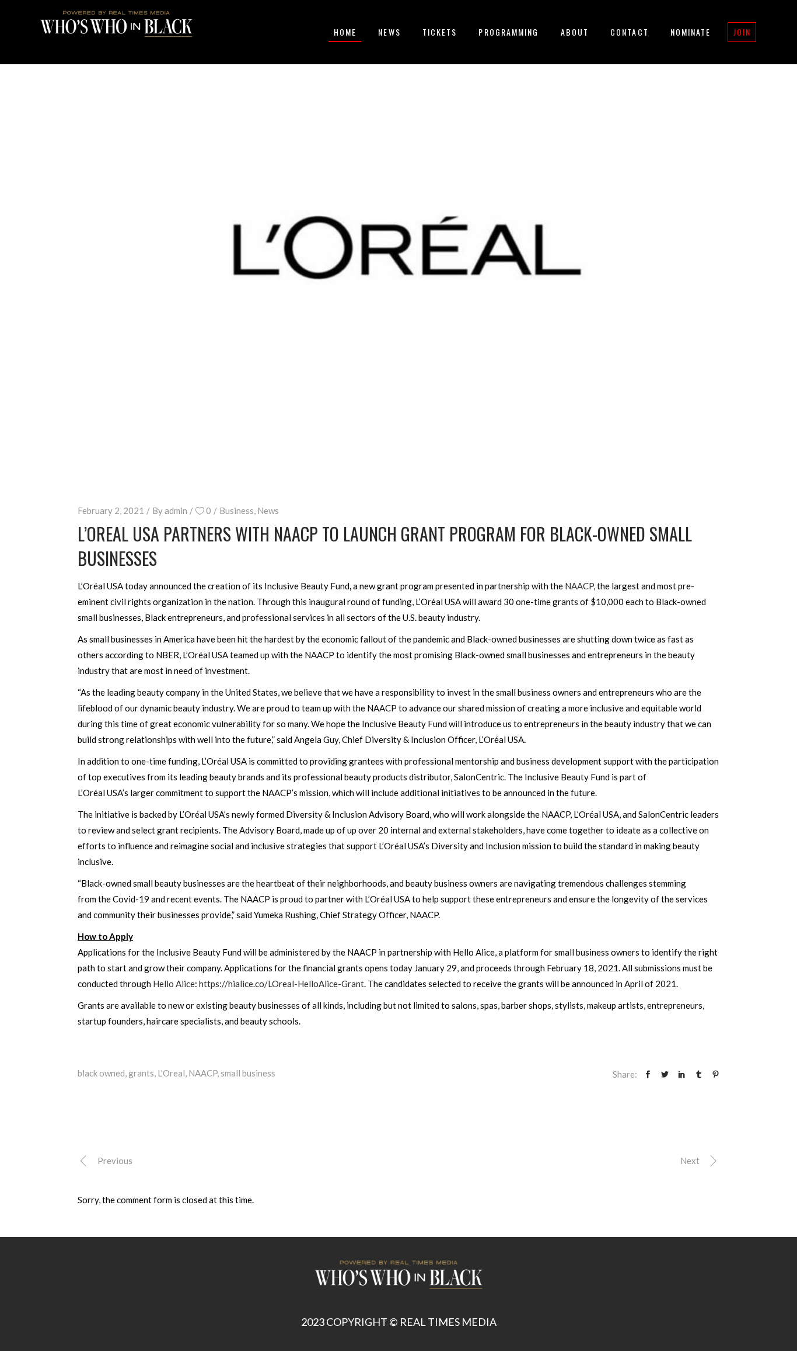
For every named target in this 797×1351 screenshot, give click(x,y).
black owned (101, 1073)
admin (176, 510)
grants (141, 1073)
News (268, 510)
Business (236, 510)
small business (248, 1073)
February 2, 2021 (111, 510)
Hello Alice (174, 983)
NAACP (579, 586)
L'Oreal (171, 1073)
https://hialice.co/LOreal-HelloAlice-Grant (281, 983)
